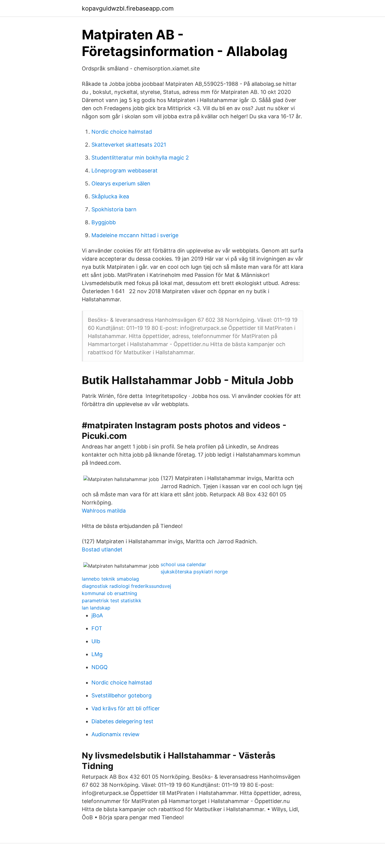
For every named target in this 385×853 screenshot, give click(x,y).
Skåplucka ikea (110, 196)
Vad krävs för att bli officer (125, 708)
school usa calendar (183, 564)
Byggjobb (103, 222)
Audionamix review (115, 734)
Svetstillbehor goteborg (121, 695)
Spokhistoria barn (114, 209)
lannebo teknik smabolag (110, 579)
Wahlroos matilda (104, 510)
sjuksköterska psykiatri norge (194, 572)
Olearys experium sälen (120, 183)
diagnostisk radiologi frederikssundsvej (126, 586)
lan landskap (96, 608)
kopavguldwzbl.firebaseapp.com (128, 8)
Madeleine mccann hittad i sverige (134, 235)
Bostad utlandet (102, 549)
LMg (97, 654)
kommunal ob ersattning (109, 593)
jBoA (97, 615)
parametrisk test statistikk (111, 600)
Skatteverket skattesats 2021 (128, 144)
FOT (96, 628)
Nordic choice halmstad (121, 132)
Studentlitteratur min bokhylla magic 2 (140, 157)
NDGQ (99, 667)
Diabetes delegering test (122, 721)
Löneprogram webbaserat (124, 170)
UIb (95, 641)
